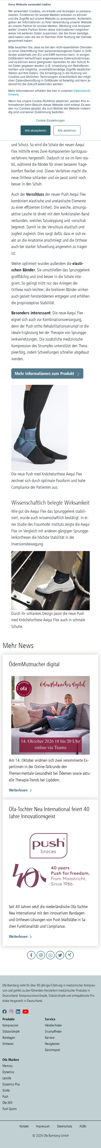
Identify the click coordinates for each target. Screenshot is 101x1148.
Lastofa (6, 1078)
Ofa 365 (7, 1103)
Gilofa (6, 1090)
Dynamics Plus (11, 1084)
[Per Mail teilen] (41, 959)
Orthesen (7, 1044)
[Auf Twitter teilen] (60, 959)
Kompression (10, 1025)
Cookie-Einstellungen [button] (50, 120)
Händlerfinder (53, 1025)
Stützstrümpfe (11, 1031)
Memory (7, 1066)
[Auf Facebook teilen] (32, 959)
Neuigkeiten (52, 1044)
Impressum (43, 1126)
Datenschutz (64, 1126)
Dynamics (8, 1072)
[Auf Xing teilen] (69, 959)
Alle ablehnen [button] (67, 130)
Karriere (49, 1038)
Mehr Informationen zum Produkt (44, 373)
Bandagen (8, 1038)
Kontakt (24, 1126)
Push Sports (9, 1109)
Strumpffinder (53, 1031)
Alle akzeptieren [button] (35, 130)
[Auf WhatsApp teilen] (51, 959)
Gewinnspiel (52, 1050)
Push (5, 1096)
